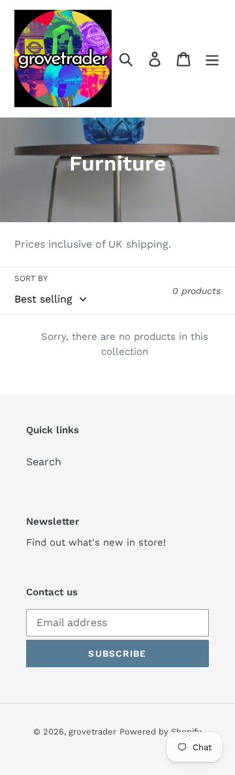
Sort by (31, 278)
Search (43, 461)
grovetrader (92, 731)
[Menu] (212, 58)
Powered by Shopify (160, 731)
